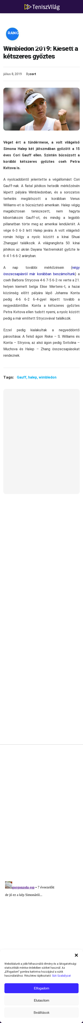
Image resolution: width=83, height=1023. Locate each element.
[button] (76, 955)
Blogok (64, 46)
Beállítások (42, 1012)
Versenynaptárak (27, 46)
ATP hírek (18, 20)
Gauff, (22, 377)
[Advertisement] (41, 444)
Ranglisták (20, 33)
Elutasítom (41, 1000)
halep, (33, 377)
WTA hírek (48, 20)
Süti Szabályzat (61, 975)
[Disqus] (41, 814)
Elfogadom (41, 988)
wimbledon (47, 377)
